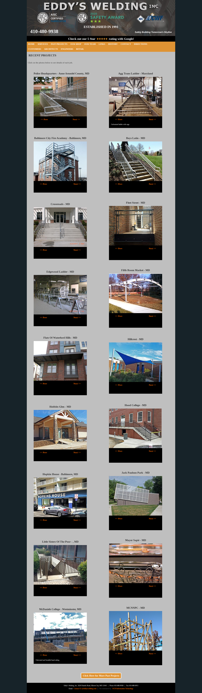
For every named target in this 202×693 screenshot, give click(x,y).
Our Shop (75, 44)
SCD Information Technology (122, 689)
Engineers (67, 49)
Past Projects (59, 44)
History (113, 44)
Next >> (76, 119)
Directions (140, 44)
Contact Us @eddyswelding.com (85, 689)
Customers (34, 49)
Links (102, 44)
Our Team (90, 44)
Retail (80, 49)
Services (43, 44)
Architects (51, 49)
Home (31, 44)
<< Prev (44, 119)
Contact (126, 44)
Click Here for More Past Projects (101, 675)
